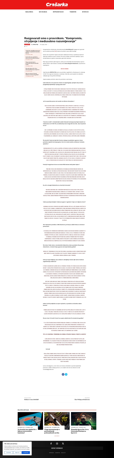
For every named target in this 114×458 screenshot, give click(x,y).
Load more (56, 435)
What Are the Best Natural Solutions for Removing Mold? (32, 74)
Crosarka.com (21, 427)
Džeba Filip (35, 44)
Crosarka (27, 44)
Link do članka (64, 68)
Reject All (17, 452)
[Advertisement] (57, 24)
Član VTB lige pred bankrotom (82, 399)
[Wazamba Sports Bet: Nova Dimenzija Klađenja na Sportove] (83, 421)
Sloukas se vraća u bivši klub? (31, 399)
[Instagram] (57, 443)
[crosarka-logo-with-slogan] (57, 5)
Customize (8, 452)
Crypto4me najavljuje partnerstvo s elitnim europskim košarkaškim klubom (33, 52)
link (55, 51)
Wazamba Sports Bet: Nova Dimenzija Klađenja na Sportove (32, 69)
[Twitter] (66, 374)
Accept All (26, 452)
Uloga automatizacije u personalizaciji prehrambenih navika (32, 63)
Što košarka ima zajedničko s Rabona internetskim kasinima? (32, 57)
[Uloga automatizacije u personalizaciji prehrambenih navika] (57, 421)
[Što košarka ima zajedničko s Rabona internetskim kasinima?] (30, 421)
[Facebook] (63, 374)
